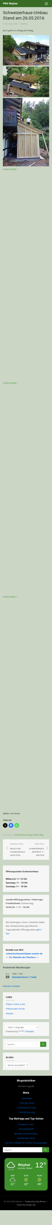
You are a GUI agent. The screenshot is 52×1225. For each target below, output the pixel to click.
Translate (29, 1031)
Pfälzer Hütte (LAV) (15, 1004)
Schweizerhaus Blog (23, 834)
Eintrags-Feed (27, 1102)
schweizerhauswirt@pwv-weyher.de (25, 953)
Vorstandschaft (26, 1128)
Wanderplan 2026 (26, 1138)
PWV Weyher (10, 3)
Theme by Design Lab (26, 1204)
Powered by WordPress (35, 1201)
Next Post (36, 849)
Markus (24, 23)
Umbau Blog (38, 834)
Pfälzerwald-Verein (15, 1008)
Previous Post (17, 849)
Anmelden (27, 1098)
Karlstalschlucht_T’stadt (24, 977)
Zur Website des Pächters (22, 957)
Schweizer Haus (26, 1124)
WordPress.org (27, 1112)
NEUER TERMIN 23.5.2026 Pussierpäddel (26, 1142)
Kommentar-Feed (27, 1107)
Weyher (10, 1013)
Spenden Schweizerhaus (26, 1133)
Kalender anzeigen (11, 986)
